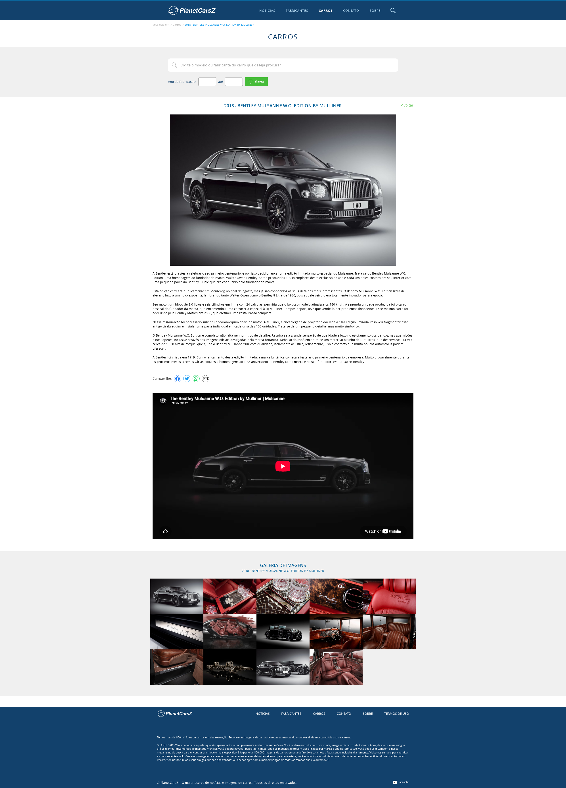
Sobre (375, 10)
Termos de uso (396, 713)
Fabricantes (297, 10)
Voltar (408, 105)
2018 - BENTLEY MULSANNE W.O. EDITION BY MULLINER (219, 24)
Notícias (267, 10)
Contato (351, 10)
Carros (326, 10)
